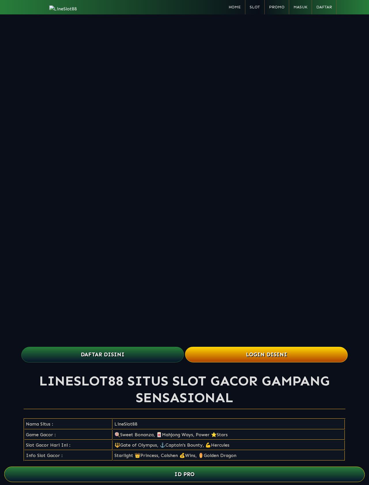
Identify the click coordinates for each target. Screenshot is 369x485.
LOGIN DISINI (266, 354)
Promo (277, 7)
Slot (255, 7)
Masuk (300, 7)
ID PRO (184, 474)
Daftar (324, 7)
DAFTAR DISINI (103, 354)
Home (235, 7)
